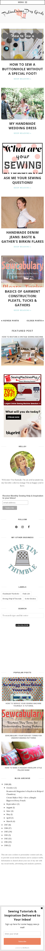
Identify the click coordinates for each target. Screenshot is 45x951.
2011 (6, 842)
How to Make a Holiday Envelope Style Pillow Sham (23, 769)
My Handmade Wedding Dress (22, 125)
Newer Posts (11, 320)
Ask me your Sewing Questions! (22, 180)
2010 (6, 845)
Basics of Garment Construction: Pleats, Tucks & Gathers (22, 298)
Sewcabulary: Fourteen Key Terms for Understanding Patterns (23, 736)
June (8, 811)
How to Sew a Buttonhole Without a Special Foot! (22, 69)
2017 (6, 825)
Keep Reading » (22, 79)
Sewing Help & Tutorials (12, 599)
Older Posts (34, 320)
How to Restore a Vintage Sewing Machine (22, 337)
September (11, 804)
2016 (6, 828)
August (9, 807)
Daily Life (26, 594)
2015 (6, 831)
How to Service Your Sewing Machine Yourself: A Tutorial (23, 704)
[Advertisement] (22, 897)
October (10, 788)
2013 (6, 835)
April (8, 818)
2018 (6, 784)
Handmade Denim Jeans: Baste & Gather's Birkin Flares (22, 237)
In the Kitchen (30, 599)
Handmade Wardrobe (11, 594)
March (9, 821)
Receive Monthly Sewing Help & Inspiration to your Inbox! (22, 497)
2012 (6, 838)
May (8, 814)
